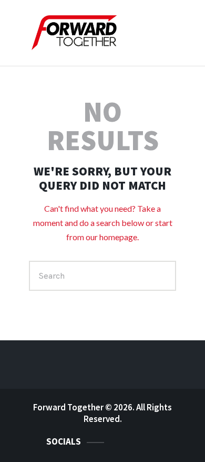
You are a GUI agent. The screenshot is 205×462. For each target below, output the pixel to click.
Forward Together (68, 407)
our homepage (111, 237)
